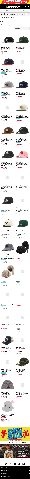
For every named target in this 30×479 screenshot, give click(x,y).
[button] (1, 7)
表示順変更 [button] (18, 28)
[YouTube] (15, 464)
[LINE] (23, 464)
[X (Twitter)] (10, 464)
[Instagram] (6, 464)
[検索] (24, 11)
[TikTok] (19, 464)
